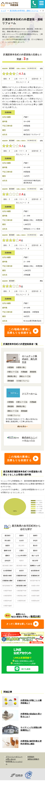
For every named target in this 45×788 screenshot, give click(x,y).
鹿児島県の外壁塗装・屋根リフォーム (24, 11)
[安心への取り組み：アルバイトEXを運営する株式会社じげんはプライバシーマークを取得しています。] (29, 775)
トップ (3, 11)
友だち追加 (25, 669)
